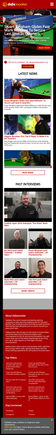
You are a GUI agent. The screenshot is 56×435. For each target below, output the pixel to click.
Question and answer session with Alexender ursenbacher (37, 382)
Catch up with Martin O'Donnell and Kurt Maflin (16, 373)
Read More (44, 47)
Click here (9, 427)
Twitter (31, 411)
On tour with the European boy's (16, 381)
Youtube (31, 414)
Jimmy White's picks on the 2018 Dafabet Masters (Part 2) (38, 398)
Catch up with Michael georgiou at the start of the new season (38, 365)
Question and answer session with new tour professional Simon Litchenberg (14, 390)
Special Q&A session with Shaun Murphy (15, 397)
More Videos (28, 291)
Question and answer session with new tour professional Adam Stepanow (14, 366)
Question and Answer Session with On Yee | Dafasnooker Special (36, 389)
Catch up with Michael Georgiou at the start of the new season (38, 374)
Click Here (28, 66)
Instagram (10, 414)
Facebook (9, 411)
